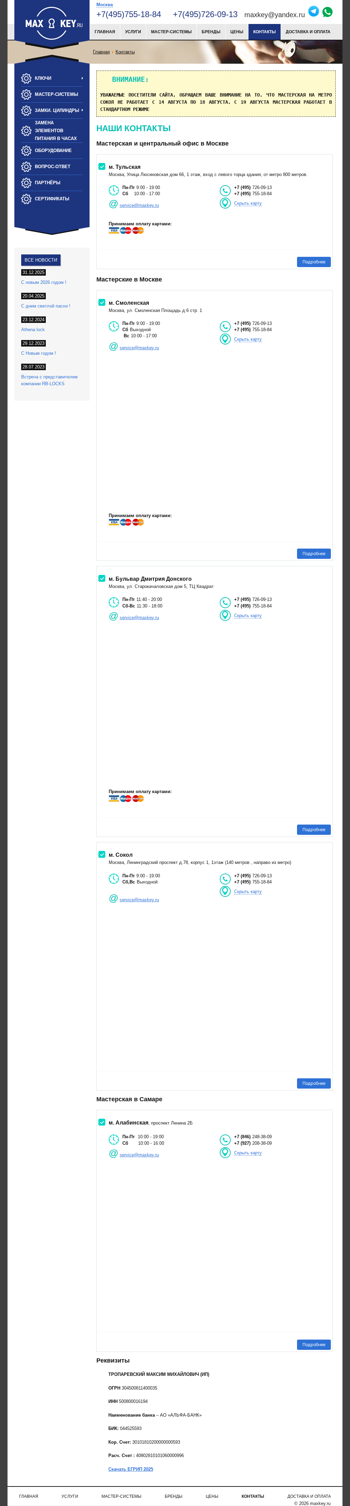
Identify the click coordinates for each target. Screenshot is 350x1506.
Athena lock (33, 329)
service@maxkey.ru (139, 205)
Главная (105, 31)
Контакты (264, 31)
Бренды (211, 31)
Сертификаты (52, 198)
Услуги (133, 31)
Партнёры (47, 182)
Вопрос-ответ (52, 166)
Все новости (41, 260)
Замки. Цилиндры (57, 110)
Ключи (43, 78)
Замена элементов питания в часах (56, 130)
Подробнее (313, 261)
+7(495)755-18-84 (128, 14)
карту (248, 203)
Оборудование (53, 150)
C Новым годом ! (38, 353)
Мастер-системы (171, 31)
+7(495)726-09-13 (206, 14)
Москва (104, 4)
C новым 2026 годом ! (43, 282)
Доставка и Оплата (308, 31)
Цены (236, 31)
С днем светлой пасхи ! (45, 306)
